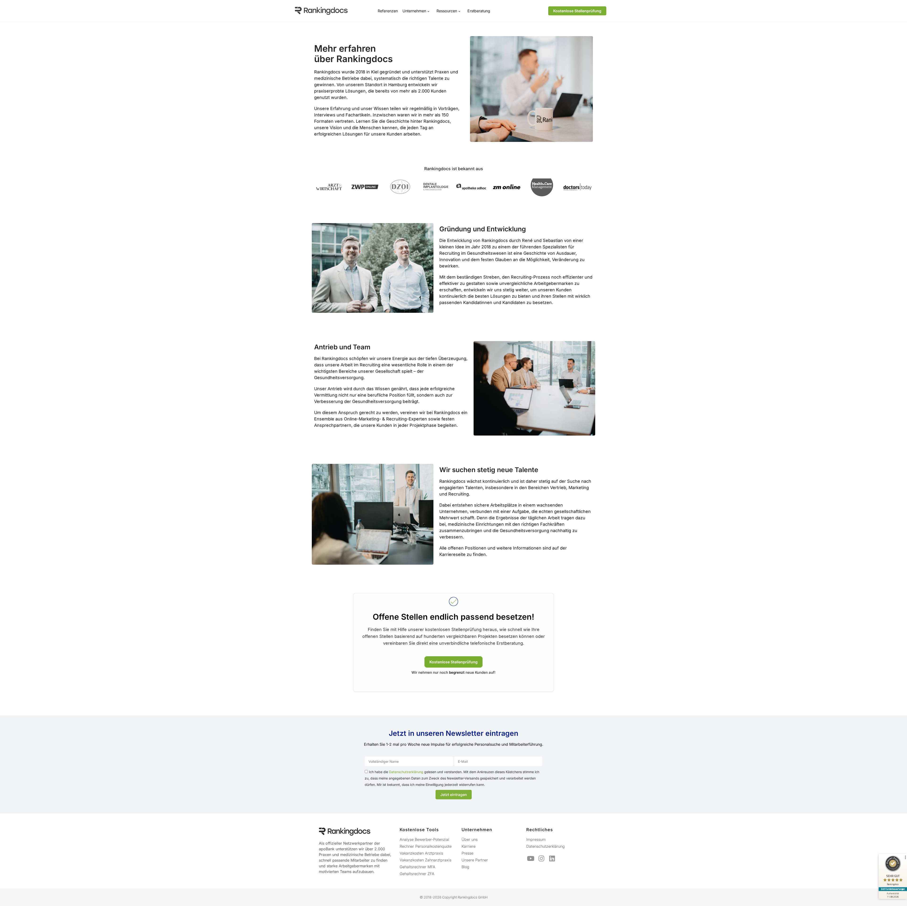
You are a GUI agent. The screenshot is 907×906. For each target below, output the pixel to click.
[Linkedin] (552, 858)
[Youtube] (530, 858)
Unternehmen (414, 11)
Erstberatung (478, 11)
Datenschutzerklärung (406, 772)
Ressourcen (446, 11)
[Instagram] (541, 858)
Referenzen (388, 11)
